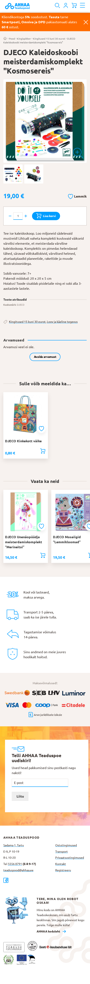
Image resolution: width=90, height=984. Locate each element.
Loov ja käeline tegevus (62, 321)
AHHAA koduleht (48, 931)
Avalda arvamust (45, 356)
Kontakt (60, 864)
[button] (77, 195)
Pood (12, 38)
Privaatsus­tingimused (69, 857)
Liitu (20, 796)
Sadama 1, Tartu (13, 845)
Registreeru (63, 870)
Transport (61, 851)
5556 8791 (15, 864)
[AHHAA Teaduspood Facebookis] (27, 880)
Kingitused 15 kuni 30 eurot (49, 38)
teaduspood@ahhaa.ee (18, 870)
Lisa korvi (49, 216)
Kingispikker (24, 38)
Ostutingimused (66, 845)
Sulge (86, 22)
